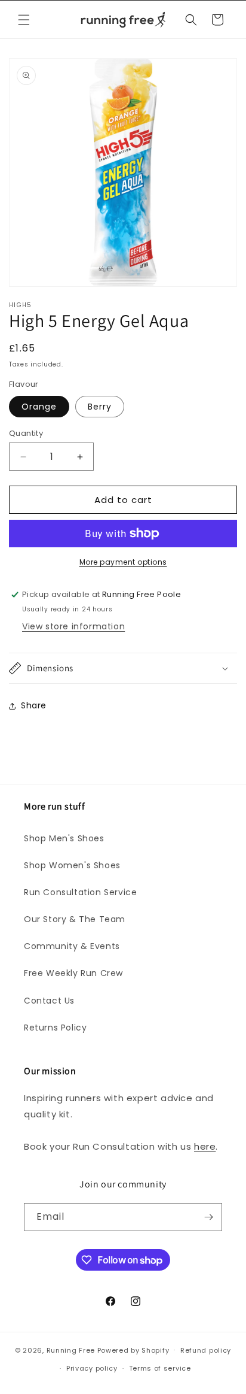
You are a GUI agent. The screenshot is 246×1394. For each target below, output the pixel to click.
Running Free (71, 1349)
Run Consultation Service (80, 892)
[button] (24, 20)
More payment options (123, 562)
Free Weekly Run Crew (73, 973)
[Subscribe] (208, 1217)
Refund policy (205, 1350)
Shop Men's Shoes (64, 838)
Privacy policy (92, 1368)
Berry (100, 407)
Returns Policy (55, 1028)
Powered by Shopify (133, 1349)
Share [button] (34, 705)
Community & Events (72, 946)
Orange (39, 407)
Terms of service (160, 1368)
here (205, 1146)
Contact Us (49, 1001)
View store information (73, 626)
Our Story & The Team (74, 919)
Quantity (26, 433)
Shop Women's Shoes (72, 865)
